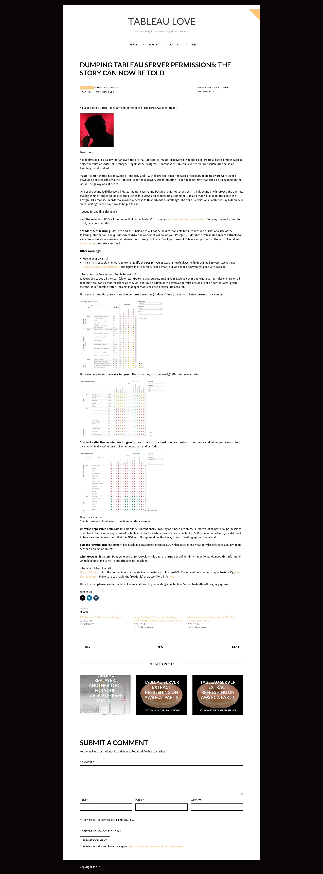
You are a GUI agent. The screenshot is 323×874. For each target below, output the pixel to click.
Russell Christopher (215, 87)
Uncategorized (108, 87)
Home (134, 44)
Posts (153, 44)
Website (196, 800)
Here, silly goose (90, 572)
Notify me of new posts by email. (101, 831)
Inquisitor (86, 243)
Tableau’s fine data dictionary (101, 266)
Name (84, 800)
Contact (175, 44)
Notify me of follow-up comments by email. (108, 819)
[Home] (161, 21)
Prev (87, 646)
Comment (87, 762)
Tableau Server (104, 92)
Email (139, 800)
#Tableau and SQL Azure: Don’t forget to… (102, 617)
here (171, 576)
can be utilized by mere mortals (186, 219)
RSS (194, 44)
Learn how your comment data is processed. (156, 846)
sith (90, 92)
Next (235, 646)
